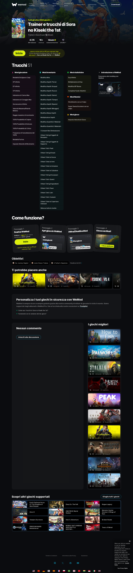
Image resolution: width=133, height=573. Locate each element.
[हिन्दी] (84, 571)
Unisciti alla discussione (28, 337)
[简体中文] (39, 571)
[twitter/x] (62, 563)
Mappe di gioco (56, 4)
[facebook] (70, 563)
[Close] (130, 541)
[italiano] (94, 571)
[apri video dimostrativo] (109, 89)
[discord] (55, 563)
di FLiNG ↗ (63, 42)
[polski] (64, 571)
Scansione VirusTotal (52, 42)
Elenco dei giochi (43, 4)
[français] (59, 571)
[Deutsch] (44, 571)
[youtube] (78, 563)
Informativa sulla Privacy (69, 555)
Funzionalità (81, 4)
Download (115, 4)
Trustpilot (83, 306)
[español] (54, 571)
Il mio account (103, 4)
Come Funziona (31, 4)
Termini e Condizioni (51, 555)
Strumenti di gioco (68, 4)
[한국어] (49, 571)
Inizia (19, 53)
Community (92, 4)
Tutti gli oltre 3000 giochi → (40, 20)
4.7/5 (31, 40)
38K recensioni (32, 42)
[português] (69, 571)
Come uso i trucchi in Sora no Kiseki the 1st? (33, 310)
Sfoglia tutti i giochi (111, 497)
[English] (33, 571)
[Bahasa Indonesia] (89, 571)
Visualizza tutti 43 (75, 263)
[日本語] (74, 571)
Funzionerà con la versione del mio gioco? (32, 314)
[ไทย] (99, 571)
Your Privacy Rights (123, 568)
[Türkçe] (79, 571)
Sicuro (51, 40)
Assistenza (84, 555)
